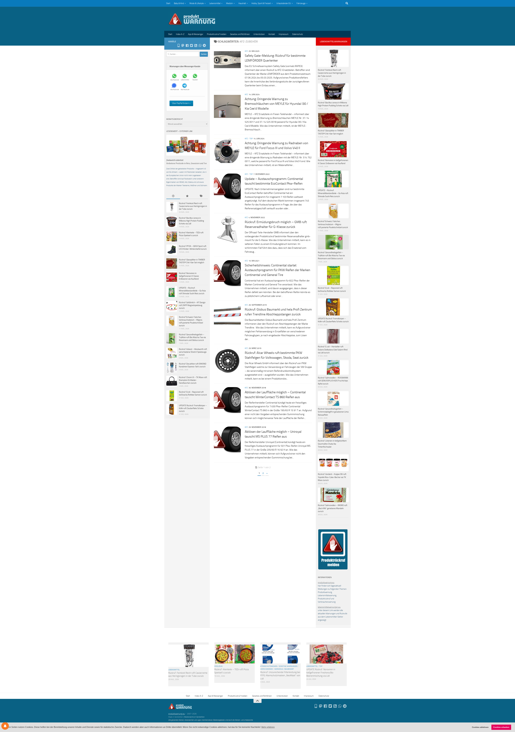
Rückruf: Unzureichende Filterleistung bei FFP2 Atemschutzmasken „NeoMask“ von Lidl (280, 675)
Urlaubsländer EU (283, 3)
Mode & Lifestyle (197, 3)
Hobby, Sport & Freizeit (261, 3)
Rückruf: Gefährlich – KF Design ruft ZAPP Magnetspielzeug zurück (192, 305)
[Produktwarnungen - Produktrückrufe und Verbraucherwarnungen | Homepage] (192, 18)
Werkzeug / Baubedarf (284, 669)
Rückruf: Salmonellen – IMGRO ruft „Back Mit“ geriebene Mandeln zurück (332, 508)
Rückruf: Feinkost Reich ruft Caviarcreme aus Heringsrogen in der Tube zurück (193, 206)
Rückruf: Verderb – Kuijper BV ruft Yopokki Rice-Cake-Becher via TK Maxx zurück (332, 477)
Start (168, 3)
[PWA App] (178, 45)
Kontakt (271, 34)
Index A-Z (180, 34)
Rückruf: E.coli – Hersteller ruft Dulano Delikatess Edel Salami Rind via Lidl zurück (332, 349)
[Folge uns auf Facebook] (187, 45)
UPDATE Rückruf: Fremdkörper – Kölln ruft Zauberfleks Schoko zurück (193, 408)
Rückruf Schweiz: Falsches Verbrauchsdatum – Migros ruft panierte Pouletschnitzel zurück (333, 224)
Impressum (283, 34)
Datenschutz (297, 34)
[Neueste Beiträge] (173, 196)
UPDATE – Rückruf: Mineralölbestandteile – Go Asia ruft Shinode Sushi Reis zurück (192, 291)
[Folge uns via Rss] (195, 45)
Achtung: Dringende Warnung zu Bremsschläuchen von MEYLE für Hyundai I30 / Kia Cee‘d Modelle (276, 103)
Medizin (229, 3)
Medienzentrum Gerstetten (194, 717)
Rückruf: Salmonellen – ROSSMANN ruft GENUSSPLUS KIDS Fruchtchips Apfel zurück (333, 381)
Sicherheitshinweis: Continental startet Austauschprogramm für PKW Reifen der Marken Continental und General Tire (277, 270)
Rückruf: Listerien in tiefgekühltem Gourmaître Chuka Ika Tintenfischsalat (332, 444)
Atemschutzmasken (268, 666)
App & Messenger (195, 34)
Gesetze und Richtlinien (240, 34)
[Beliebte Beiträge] (187, 196)
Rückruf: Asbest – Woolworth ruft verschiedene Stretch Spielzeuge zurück (193, 352)
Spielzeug (218, 666)
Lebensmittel (214, 3)
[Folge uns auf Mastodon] (182, 45)
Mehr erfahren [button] (268, 727)
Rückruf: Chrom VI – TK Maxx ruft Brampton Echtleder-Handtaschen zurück (193, 380)
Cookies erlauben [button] (501, 727)
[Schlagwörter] (201, 196)
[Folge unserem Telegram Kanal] (204, 45)
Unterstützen (259, 34)
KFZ (246, 51)
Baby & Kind (179, 3)
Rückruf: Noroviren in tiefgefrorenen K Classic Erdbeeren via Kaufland (189, 276)
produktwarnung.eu (326, 582)
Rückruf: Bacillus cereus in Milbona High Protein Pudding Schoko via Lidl (191, 221)
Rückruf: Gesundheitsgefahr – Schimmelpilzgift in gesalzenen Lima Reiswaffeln (333, 412)
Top (251, 138)
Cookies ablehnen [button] (480, 727)
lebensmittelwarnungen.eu (329, 607)
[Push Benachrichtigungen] (5, 726)
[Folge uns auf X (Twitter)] (191, 45)
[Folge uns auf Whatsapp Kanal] (200, 45)
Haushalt (242, 3)
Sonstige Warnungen (288, 666)
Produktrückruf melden (216, 34)
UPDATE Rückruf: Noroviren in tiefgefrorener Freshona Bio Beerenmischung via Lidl (320, 672)
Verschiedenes (266, 669)
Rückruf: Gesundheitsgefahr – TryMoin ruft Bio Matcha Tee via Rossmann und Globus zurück (192, 337)
